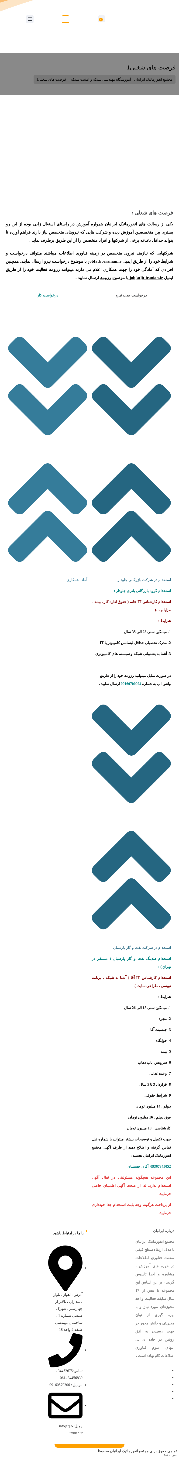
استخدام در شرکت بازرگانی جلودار (144, 580)
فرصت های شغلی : (152, 213)
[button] (131, 453)
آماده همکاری (76, 580)
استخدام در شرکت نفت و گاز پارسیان (142, 948)
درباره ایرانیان (163, 1231)
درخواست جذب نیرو (131, 295)
